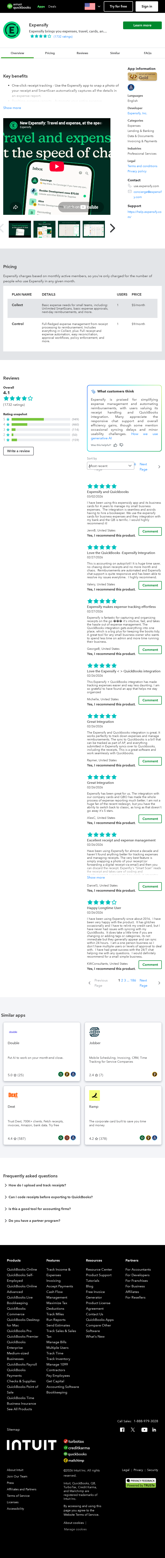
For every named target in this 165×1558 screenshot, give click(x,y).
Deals (52, 6)
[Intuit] (32, 1445)
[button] (93, 6)
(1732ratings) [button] (63, 36)
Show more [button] (12, 108)
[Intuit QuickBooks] (19, 6)
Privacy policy (137, 171)
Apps (41, 6)
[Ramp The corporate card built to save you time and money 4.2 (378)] (123, 1088)
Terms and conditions (142, 166)
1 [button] (119, 980)
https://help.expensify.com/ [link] (145, 214)
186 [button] (133, 980)
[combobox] (110, 466)
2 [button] (122, 980)
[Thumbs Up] (115, 445)
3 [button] (125, 980)
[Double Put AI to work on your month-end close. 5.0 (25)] (41, 1024)
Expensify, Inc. (137, 113)
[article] (82, 1186)
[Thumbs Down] (121, 445)
